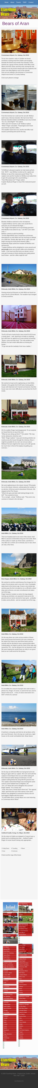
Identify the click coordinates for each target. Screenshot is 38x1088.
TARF (25, 2)
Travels (18, 2)
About (12, 2)
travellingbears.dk (19, 1081)
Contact (31, 2)
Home (6, 2)
